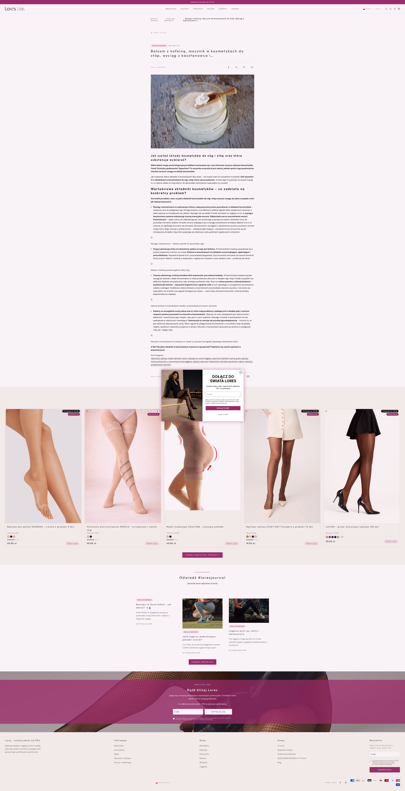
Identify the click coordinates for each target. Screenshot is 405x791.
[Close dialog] (241, 372)
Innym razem (223, 414)
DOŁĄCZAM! (223, 408)
